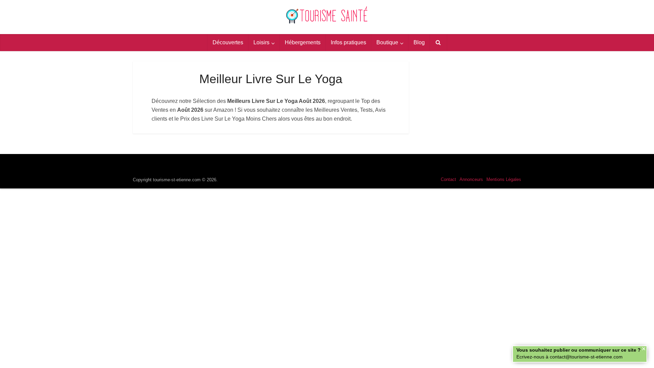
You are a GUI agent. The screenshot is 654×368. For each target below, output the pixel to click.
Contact (448, 179)
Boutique (387, 42)
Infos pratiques (348, 42)
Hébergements (303, 42)
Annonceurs (471, 179)
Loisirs (261, 42)
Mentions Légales (503, 179)
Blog (419, 42)
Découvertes (228, 42)
